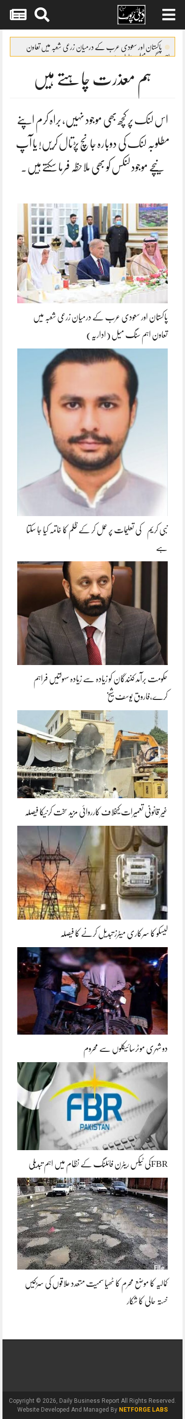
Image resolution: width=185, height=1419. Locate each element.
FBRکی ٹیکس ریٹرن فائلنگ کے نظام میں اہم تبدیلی (98, 1164)
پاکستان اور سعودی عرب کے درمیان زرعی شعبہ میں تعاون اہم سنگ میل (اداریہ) (98, 49)
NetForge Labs (143, 1409)
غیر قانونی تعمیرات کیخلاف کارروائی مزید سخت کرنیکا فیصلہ (96, 812)
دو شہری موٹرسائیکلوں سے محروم (125, 1048)
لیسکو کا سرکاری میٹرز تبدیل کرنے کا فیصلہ (114, 933)
